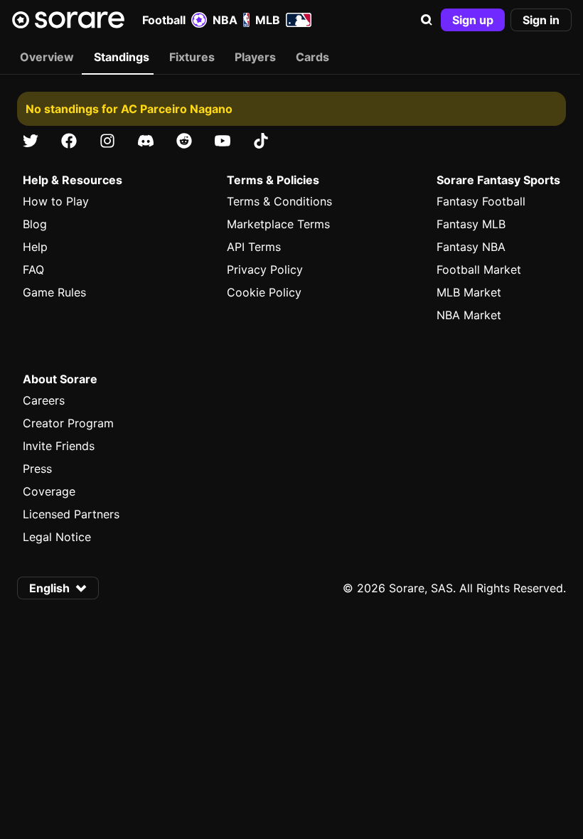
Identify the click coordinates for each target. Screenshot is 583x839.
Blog (35, 224)
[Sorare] (68, 19)
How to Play (56, 201)
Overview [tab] (47, 57)
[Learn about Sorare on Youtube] (222, 141)
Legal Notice (57, 537)
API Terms (254, 247)
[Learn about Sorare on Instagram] (107, 141)
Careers (44, 400)
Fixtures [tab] (192, 57)
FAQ (33, 269)
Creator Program (68, 423)
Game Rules (54, 292)
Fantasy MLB (471, 224)
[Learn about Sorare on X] (30, 141)
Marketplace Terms (278, 224)
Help (35, 247)
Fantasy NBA (471, 247)
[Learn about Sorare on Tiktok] (260, 141)
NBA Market (469, 315)
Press (37, 468)
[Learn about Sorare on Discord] (145, 141)
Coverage (49, 491)
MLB (267, 20)
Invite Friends (59, 446)
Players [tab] (255, 57)
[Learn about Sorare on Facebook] (68, 141)
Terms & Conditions (279, 201)
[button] (426, 20)
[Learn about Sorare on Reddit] (184, 141)
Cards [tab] (312, 57)
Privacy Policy (265, 269)
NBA (225, 20)
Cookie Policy (264, 292)
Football (164, 20)
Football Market (479, 269)
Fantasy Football (481, 201)
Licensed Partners (71, 514)
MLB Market (469, 292)
